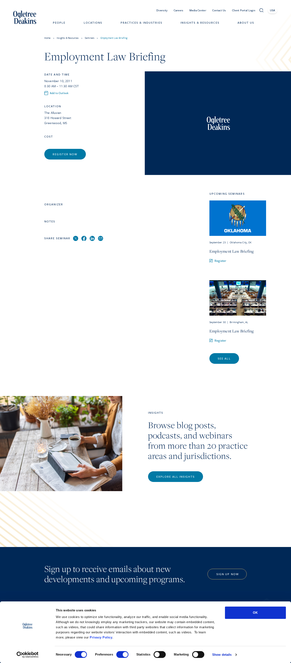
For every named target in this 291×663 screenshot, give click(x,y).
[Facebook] (83, 238)
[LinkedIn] (92, 238)
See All (224, 358)
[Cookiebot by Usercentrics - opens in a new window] (27, 654)
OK (255, 612)
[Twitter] (75, 238)
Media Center (197, 10)
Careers (178, 10)
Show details (222, 654)
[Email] (100, 238)
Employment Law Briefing (231, 251)
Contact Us (219, 10)
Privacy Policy (101, 637)
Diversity (162, 10)
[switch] (122, 654)
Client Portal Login (243, 10)
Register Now (65, 154)
